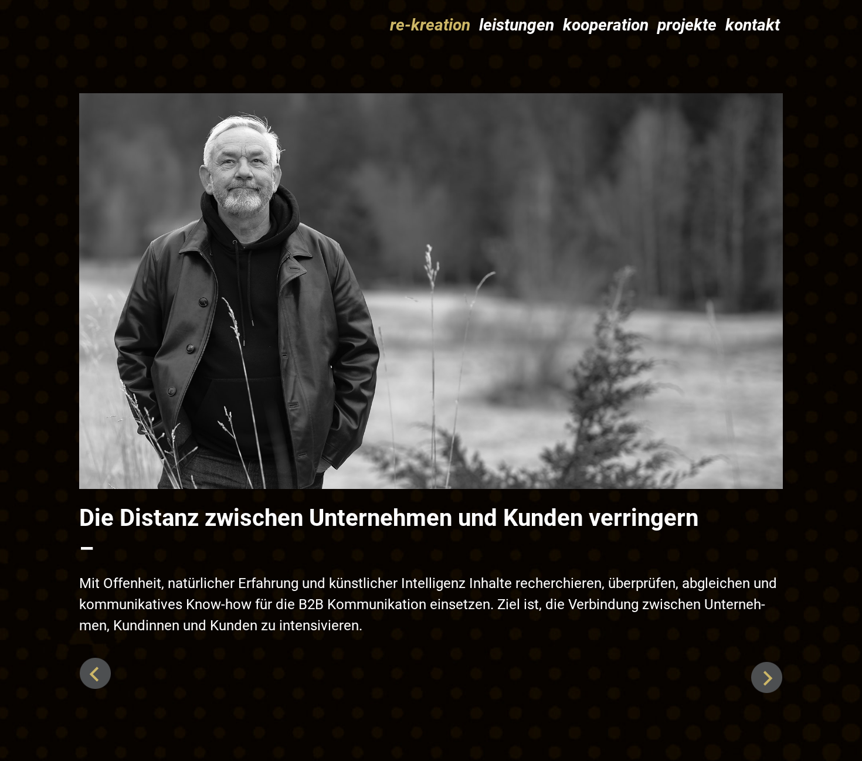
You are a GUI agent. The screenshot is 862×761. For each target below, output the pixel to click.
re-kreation (430, 25)
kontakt (752, 25)
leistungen (516, 25)
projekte (687, 25)
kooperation (606, 25)
